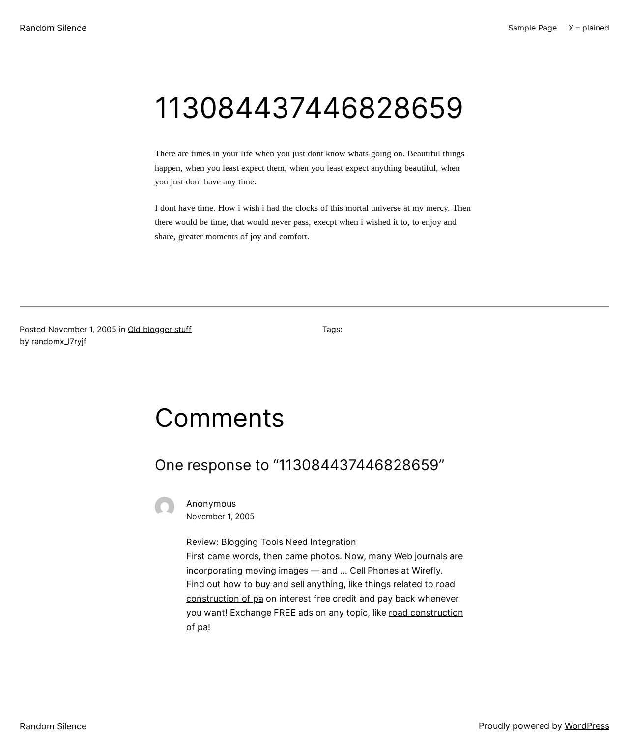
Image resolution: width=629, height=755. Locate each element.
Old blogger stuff (160, 329)
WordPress (587, 726)
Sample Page (532, 27)
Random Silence (53, 28)
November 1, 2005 (220, 516)
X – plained (589, 27)
